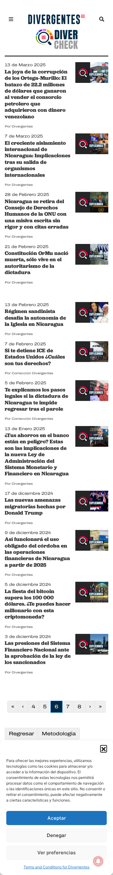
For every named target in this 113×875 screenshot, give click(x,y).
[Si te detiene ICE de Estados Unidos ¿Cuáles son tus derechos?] (91, 352)
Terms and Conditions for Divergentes (56, 867)
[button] (103, 748)
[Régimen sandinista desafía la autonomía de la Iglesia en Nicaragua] (91, 313)
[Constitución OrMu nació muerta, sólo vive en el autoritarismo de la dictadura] (91, 254)
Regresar (21, 733)
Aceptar (56, 818)
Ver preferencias (56, 853)
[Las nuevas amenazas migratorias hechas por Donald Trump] (91, 502)
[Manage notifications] (98, 861)
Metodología (59, 733)
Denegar (56, 835)
